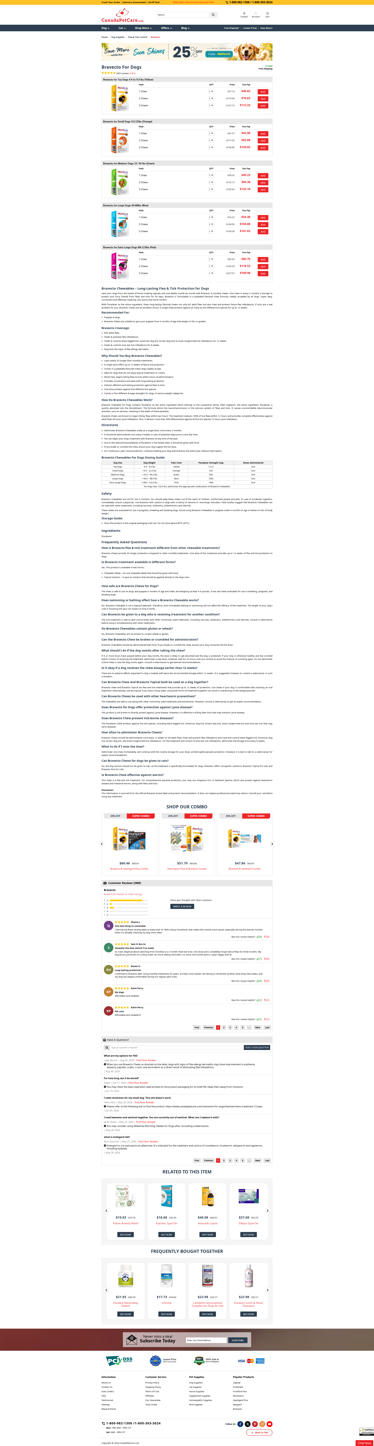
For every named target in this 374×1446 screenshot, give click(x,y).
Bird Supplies (195, 1404)
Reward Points (109, 1408)
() (260, 937)
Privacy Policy (152, 1382)
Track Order (151, 1404)
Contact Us (107, 1386)
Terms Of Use (152, 1391)
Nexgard (237, 1404)
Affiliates (149, 1395)
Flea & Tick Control (137, 37)
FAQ (104, 1395)
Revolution (238, 1395)
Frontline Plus (240, 1391)
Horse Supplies (196, 1391)
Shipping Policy (153, 1386)
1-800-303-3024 (148, 1423)
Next (257, 1027)
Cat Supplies (195, 1386)
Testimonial (107, 1400)
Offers (165, 28)
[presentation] (101, 843)
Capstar (237, 1382)
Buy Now (125, 1234)
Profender (238, 1386)
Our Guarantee (152, 1400)
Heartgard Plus (240, 1400)
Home (105, 37)
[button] (366, 1432)
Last (267, 1027)
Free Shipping (265, 68)
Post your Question (257, 1047)
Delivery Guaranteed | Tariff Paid (141, 2)
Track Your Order (111, 2)
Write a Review (182, 906)
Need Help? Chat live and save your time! (193, 2)
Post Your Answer (146, 1060)
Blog (184, 28)
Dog (104, 28)
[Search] (213, 15)
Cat (121, 28)
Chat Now (364, 1443)
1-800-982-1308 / (120, 1423)
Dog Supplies (117, 37)
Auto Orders (108, 1391)
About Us (106, 1382)
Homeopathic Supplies (200, 1400)
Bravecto (237, 1408)
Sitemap (106, 1404)
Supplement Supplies (199, 1395)
